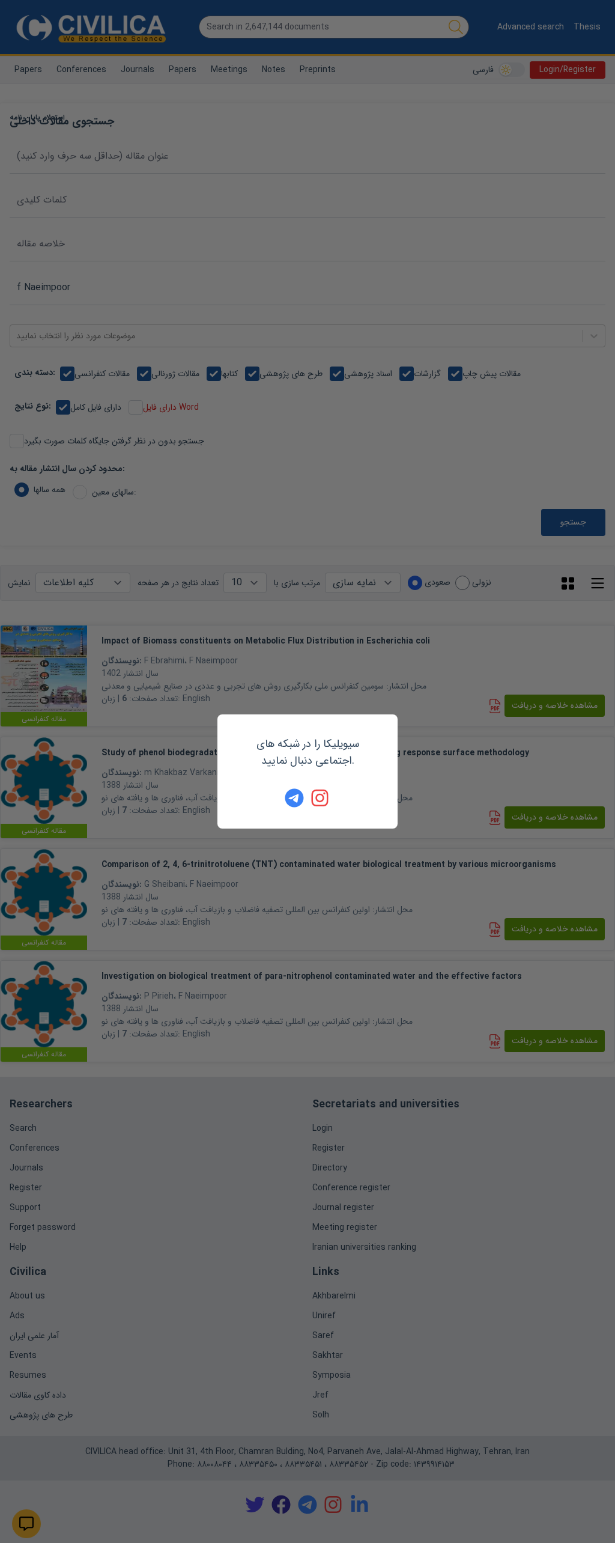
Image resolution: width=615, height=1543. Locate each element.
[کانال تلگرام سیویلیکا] (294, 798)
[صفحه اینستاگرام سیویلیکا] (320, 798)
